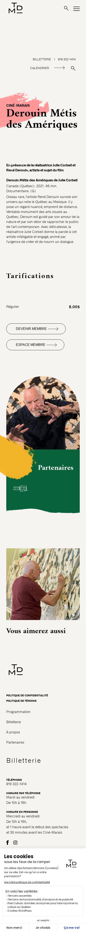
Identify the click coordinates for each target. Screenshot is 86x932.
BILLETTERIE (42, 59)
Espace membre (30, 345)
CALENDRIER (39, 68)
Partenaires (15, 742)
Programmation (18, 712)
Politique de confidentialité (27, 695)
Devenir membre (31, 328)
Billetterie (13, 722)
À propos (13, 732)
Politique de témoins (21, 701)
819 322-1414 (67, 59)
